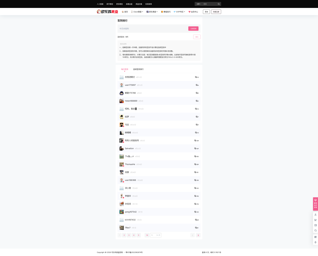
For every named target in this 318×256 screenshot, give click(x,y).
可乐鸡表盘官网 (117, 252)
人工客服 (100, 4)
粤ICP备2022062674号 (134, 252)
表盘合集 (139, 4)
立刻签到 (193, 29)
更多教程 (119, 4)
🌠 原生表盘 (151, 12)
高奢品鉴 (129, 4)
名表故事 (148, 4)
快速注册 (216, 12)
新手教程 (110, 4)
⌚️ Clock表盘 (136, 12)
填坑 (196, 37)
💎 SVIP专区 (178, 12)
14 (147, 235)
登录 (206, 12)
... (142, 235)
